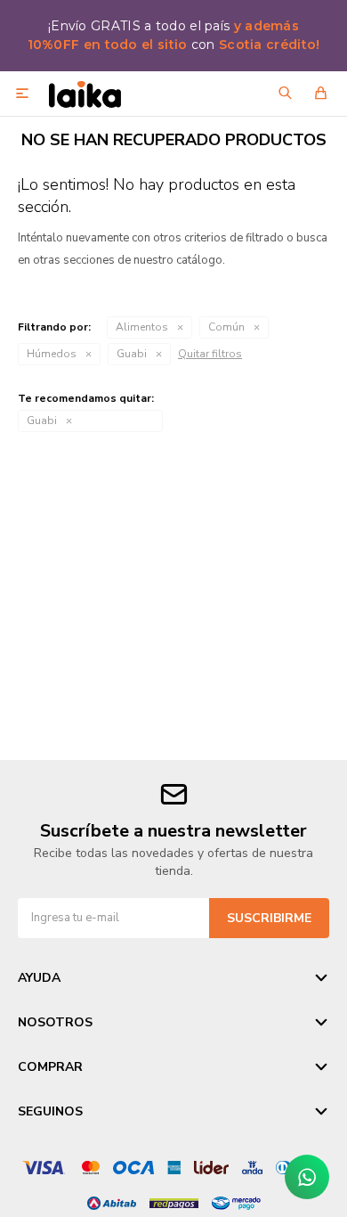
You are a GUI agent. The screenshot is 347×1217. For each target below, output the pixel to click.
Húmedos (52, 354)
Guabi (132, 354)
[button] (285, 93)
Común (226, 327)
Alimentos (142, 327)
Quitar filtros (210, 354)
